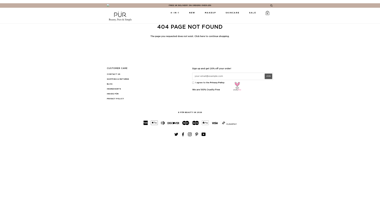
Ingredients (114, 89)
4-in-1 (175, 13)
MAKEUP (210, 13)
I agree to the (209, 83)
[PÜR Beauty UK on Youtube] (204, 135)
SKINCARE (232, 13)
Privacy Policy (115, 99)
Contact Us (113, 74)
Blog (110, 84)
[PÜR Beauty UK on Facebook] (183, 135)
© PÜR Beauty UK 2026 (190, 112)
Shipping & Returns (118, 79)
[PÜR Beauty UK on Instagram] (190, 135)
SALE (252, 13)
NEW (192, 13)
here (202, 36)
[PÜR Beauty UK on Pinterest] (197, 135)
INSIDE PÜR (113, 94)
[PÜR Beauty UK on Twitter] (176, 135)
